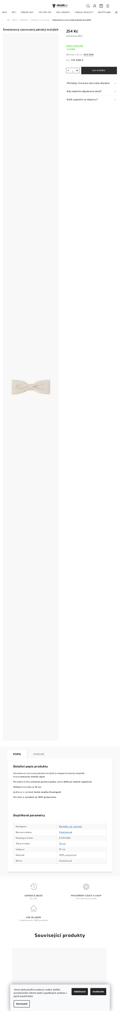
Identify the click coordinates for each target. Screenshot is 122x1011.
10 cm (62, 843)
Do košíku (99, 70)
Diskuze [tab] (38, 754)
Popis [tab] (17, 754)
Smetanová (65, 832)
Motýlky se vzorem (70, 826)
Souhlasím (98, 991)
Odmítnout (80, 991)
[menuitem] (4, 12)
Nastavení (21, 1003)
